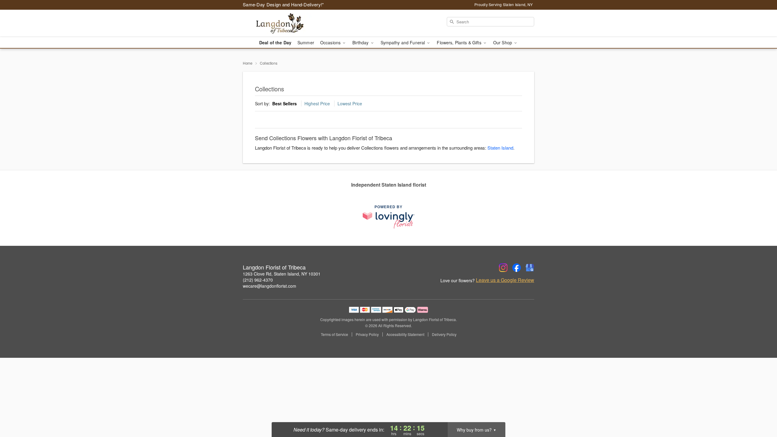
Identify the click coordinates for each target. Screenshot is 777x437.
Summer (305, 42)
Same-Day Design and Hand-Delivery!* (283, 4)
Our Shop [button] (503, 42)
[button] (761, 411)
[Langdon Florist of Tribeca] (286, 23)
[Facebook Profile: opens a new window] (516, 267)
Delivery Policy (444, 334)
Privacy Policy (367, 334)
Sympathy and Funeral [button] (403, 42)
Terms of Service (334, 334)
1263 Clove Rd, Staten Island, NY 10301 (282, 274)
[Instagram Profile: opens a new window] (503, 267)
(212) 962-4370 (258, 280)
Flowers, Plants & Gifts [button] (459, 42)
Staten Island (500, 147)
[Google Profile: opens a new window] (530, 267)
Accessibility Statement (405, 334)
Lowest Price (350, 103)
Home (248, 63)
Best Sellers (284, 103)
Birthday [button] (361, 42)
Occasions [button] (331, 42)
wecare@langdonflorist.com (269, 286)
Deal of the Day (275, 42)
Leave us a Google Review (505, 280)
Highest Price (317, 103)
